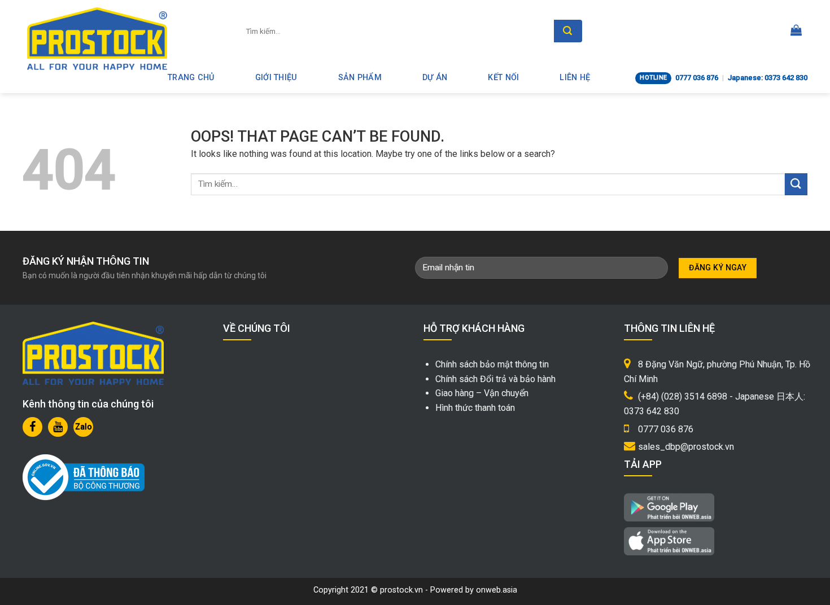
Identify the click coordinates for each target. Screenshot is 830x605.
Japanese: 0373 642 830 (767, 77)
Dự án (434, 77)
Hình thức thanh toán (475, 407)
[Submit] (796, 184)
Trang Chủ (191, 77)
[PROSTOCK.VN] (97, 38)
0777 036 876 (696, 77)
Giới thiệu (276, 77)
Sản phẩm (360, 77)
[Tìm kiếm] (568, 31)
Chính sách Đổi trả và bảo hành (495, 379)
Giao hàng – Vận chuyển (481, 393)
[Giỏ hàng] (796, 31)
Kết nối (503, 77)
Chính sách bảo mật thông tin (492, 364)
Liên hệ (575, 77)
